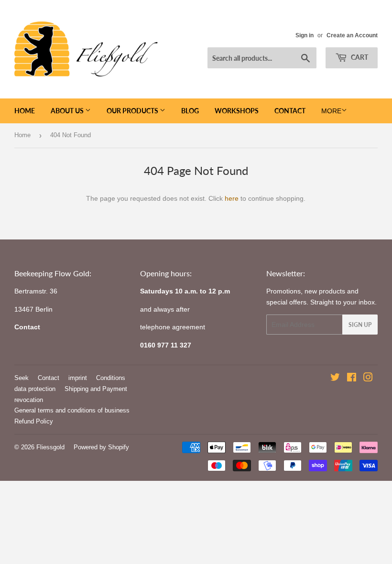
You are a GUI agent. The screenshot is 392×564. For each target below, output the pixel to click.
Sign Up (359, 324)
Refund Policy (33, 421)
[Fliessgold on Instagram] (368, 378)
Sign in (304, 35)
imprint (77, 377)
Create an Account (352, 35)
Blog (190, 111)
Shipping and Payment (96, 388)
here (232, 198)
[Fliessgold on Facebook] (352, 378)
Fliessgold (50, 447)
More (331, 111)
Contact (289, 111)
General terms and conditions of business (72, 410)
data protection (34, 388)
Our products (133, 111)
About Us (68, 111)
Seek (21, 377)
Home (24, 111)
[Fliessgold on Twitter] (335, 378)
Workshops (237, 111)
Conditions (110, 377)
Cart (358, 57)
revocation (28, 399)
